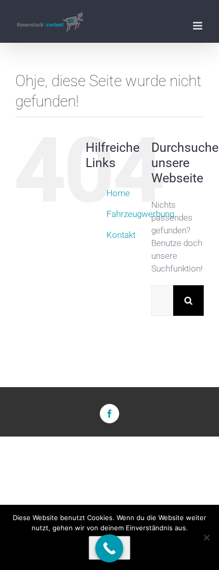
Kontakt (120, 235)
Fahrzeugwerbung (140, 214)
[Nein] (206, 537)
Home (118, 193)
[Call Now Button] (109, 548)
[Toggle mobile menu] (198, 25)
